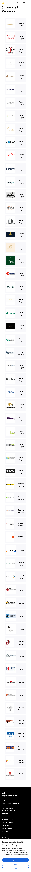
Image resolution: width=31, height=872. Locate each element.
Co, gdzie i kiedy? (7, 819)
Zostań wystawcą (7, 828)
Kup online (5, 832)
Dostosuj (15, 864)
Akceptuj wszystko (15, 860)
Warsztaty (5, 825)
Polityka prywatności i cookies (11, 838)
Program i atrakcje (8, 822)
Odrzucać (15, 868)
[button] (26, 2)
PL (18, 2)
